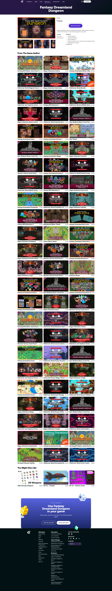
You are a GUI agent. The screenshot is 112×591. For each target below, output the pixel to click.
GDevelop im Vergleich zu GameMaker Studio (56, 566)
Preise (41, 1)
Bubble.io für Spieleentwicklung (55, 576)
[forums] (71, 534)
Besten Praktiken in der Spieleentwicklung (56, 546)
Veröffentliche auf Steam (56, 549)
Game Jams (53, 550)
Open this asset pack (48, 522)
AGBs (39, 556)
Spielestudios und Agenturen (57, 543)
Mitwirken (40, 539)
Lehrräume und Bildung (56, 534)
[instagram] (71, 538)
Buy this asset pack (75, 25)
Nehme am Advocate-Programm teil (43, 544)
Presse (40, 559)
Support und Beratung (56, 556)
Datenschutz (41, 558)
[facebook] (68, 538)
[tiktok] (76, 538)
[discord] (69, 534)
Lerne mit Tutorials (55, 537)
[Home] (22, 1)
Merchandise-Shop (42, 554)
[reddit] (73, 538)
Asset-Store (41, 550)
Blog (63, 1)
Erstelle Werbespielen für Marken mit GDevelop (56, 583)
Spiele (36, 1)
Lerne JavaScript (55, 535)
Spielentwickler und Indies (57, 541)
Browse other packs (64, 522)
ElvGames (60, 20)
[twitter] (79, 538)
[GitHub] (82, 1)
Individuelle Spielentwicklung (57, 555)
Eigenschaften (41, 534)
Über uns (40, 561)
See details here (69, 44)
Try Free (87, 1)
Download (40, 541)
